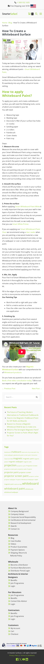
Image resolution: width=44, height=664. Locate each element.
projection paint (21, 466)
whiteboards (29, 489)
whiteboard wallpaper (11, 492)
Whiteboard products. (13, 372)
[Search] (37, 397)
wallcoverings (18, 484)
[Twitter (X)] (20, 659)
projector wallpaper (9, 479)
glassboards (17, 455)
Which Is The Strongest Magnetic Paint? (23, 430)
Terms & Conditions (28, 655)
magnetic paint (28, 458)
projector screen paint (16, 475)
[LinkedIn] (27, 659)
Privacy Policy (14, 655)
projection (10, 465)
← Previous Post (8, 388)
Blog (10, 22)
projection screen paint (10, 469)
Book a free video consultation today (17, 380)
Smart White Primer (21, 224)
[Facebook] (17, 659)
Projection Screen (31, 466)
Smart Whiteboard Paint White (27, 206)
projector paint (11, 472)
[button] (36, 14)
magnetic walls (27, 462)
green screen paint (26, 455)
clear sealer (30, 232)
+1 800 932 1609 (23, 2)
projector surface (34, 476)
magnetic (17, 458)
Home (4, 22)
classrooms (24, 452)
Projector (29, 469)
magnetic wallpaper (16, 462)
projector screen (25, 472)
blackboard (7, 452)
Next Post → (37, 388)
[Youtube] (23, 659)
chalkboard (16, 452)
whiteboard (30, 483)
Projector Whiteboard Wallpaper (25, 479)
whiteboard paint (14, 488)
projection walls (22, 469)
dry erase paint (32, 452)
